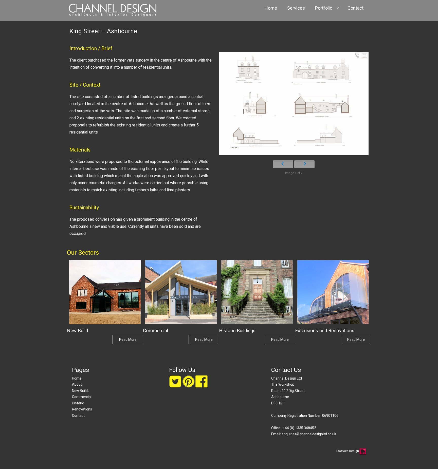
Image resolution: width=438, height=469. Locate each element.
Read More (128, 339)
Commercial (82, 397)
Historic (78, 403)
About (77, 384)
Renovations (82, 409)
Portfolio (323, 8)
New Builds (80, 391)
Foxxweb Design (348, 451)
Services (296, 8)
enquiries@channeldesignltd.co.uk (309, 434)
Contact (355, 8)
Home (271, 8)
